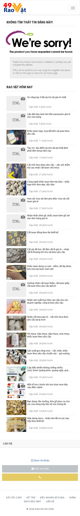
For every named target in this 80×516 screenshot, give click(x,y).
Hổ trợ (31, 497)
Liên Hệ (50, 501)
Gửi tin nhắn (41, 468)
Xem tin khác (42, 460)
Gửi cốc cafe (14, 497)
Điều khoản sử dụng (52, 497)
